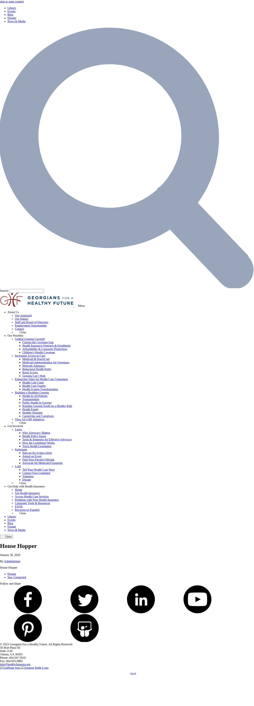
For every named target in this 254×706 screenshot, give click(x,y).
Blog (10, 14)
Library (11, 7)
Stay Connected (16, 577)
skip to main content (12, 1)
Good (133, 673)
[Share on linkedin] (141, 612)
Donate (11, 18)
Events (11, 11)
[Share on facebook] (28, 612)
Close (8, 536)
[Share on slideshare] (84, 641)
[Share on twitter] (84, 612)
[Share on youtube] (197, 612)
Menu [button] (81, 305)
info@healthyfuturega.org (15, 664)
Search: (4, 290)
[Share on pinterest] (28, 641)
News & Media (16, 21)
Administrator (12, 561)
